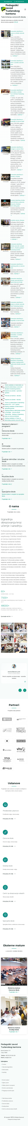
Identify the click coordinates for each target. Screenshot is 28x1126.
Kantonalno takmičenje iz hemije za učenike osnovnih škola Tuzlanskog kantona (17, 304)
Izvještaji (4, 1072)
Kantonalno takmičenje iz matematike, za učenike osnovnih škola (16, 334)
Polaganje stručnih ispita (8, 1090)
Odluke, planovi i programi (8, 1085)
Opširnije (14, 55)
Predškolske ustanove (7, 1101)
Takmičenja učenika (7, 1098)
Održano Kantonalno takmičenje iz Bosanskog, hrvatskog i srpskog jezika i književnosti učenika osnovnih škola (17, 362)
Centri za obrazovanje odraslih (9, 1108)
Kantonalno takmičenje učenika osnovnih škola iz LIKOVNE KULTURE (16, 280)
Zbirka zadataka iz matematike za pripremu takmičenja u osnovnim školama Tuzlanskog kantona (14, 387)
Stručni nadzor (5, 1080)
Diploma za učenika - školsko (13, 399)
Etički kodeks (5, 1069)
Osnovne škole (5, 1103)
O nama (4, 1064)
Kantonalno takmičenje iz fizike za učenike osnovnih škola (17, 62)
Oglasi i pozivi (5, 1082)
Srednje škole (5, 1106)
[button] (20, 690)
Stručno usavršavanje (7, 1088)
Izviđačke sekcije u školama (17, 220)
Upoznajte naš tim (6, 616)
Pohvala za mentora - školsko (13, 395)
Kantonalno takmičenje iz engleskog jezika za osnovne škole (17, 266)
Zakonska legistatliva (7, 1067)
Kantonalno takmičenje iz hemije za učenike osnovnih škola (17, 33)
